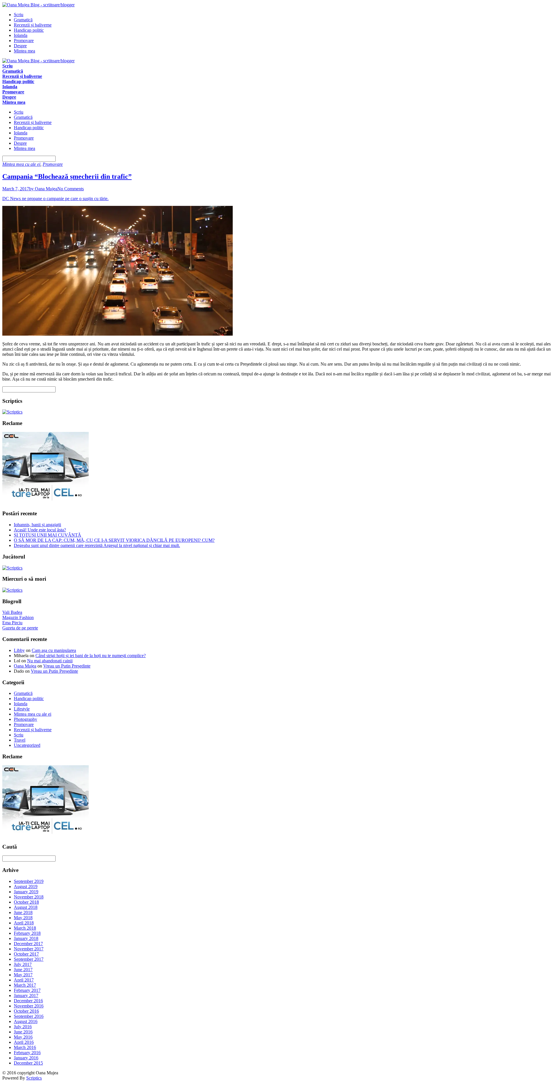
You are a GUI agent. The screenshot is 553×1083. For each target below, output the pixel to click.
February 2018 (27, 933)
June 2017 (23, 969)
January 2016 (26, 1057)
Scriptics (34, 1078)
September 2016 (28, 1016)
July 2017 (23, 964)
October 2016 (26, 1011)
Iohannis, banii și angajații (37, 524)
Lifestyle (22, 708)
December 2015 (28, 1063)
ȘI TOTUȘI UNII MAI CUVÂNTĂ (47, 535)
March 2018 (25, 928)
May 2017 (23, 974)
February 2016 (27, 1052)
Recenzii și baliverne (33, 24)
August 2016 (25, 1021)
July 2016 (23, 1026)
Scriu (18, 14)
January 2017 (26, 995)
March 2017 (25, 985)
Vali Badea (12, 612)
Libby (19, 650)
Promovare (24, 40)
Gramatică (23, 19)
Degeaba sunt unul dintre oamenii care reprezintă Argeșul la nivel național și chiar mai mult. (97, 545)
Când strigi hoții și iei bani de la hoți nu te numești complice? (90, 655)
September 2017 (28, 959)
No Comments (70, 188)
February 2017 (27, 990)
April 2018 (24, 922)
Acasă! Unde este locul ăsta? (40, 529)
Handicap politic (29, 30)
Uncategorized (27, 745)
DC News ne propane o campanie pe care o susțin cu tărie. (55, 198)
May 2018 (23, 917)
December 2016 (28, 1000)
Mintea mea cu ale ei (21, 164)
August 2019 (25, 886)
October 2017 (26, 954)
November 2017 (28, 948)
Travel (19, 740)
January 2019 (26, 891)
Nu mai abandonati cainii (50, 660)
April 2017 (24, 979)
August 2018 (25, 907)
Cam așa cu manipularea (54, 650)
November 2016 (28, 1005)
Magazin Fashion (18, 617)
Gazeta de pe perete (20, 627)
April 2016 (24, 1042)
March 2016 (25, 1047)
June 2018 (23, 912)
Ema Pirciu (12, 622)
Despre (20, 45)
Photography (25, 719)
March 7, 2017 (15, 188)
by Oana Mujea (43, 188)
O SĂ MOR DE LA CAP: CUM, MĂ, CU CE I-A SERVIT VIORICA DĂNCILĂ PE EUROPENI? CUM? (114, 540)
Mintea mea (24, 50)
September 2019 (28, 881)
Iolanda (20, 35)
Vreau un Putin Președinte (66, 665)
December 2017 (28, 943)
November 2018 (28, 896)
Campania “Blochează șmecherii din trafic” (67, 176)
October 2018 (26, 902)
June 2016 (23, 1031)
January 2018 (26, 938)
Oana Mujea (25, 665)
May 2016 (23, 1037)
